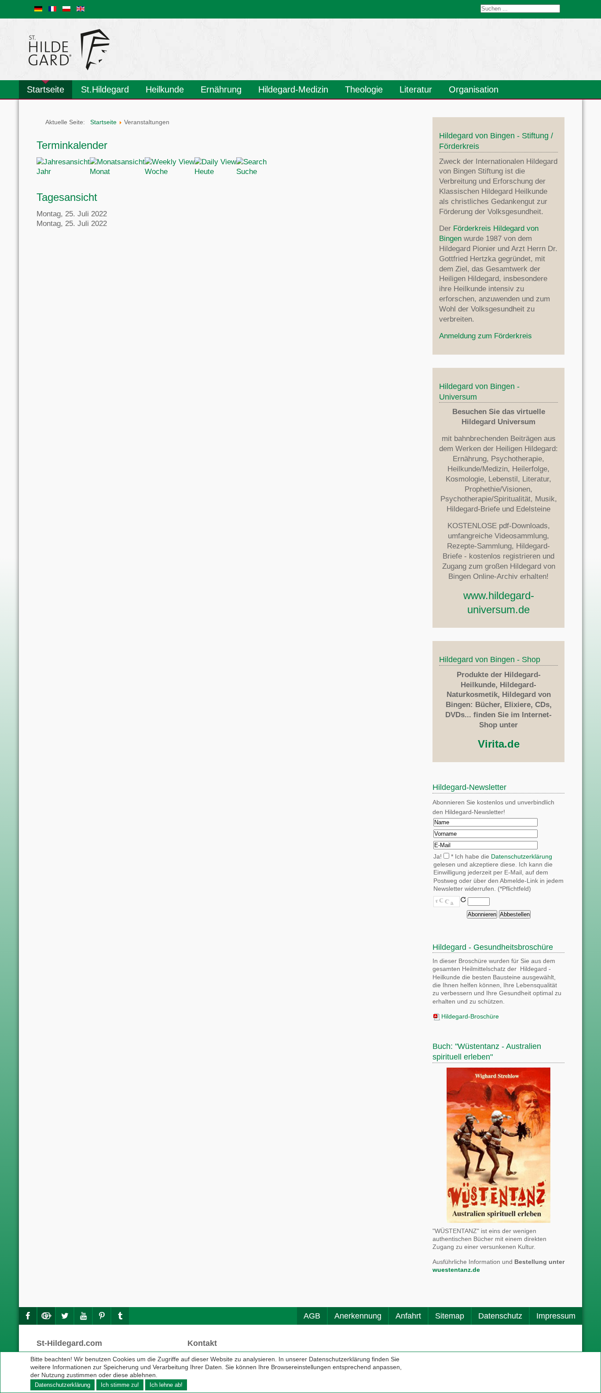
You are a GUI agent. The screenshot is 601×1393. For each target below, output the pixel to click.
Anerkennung (357, 1315)
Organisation (473, 89)
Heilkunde (165, 89)
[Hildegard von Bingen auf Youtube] (83, 1316)
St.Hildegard (105, 89)
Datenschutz (500, 1315)
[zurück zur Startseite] (149, 49)
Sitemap (449, 1315)
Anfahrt (408, 1315)
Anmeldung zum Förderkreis (485, 336)
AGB (312, 1315)
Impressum (555, 1315)
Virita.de (499, 744)
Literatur (415, 89)
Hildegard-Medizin (293, 89)
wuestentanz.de (456, 1270)
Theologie (364, 89)
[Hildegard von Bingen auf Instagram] (46, 1316)
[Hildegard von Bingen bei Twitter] (64, 1316)
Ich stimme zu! (120, 1385)
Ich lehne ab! (166, 1385)
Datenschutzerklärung (521, 856)
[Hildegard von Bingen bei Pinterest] (101, 1316)
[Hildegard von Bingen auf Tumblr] (120, 1316)
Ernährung (221, 89)
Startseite (45, 89)
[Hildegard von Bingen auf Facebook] (28, 1316)
